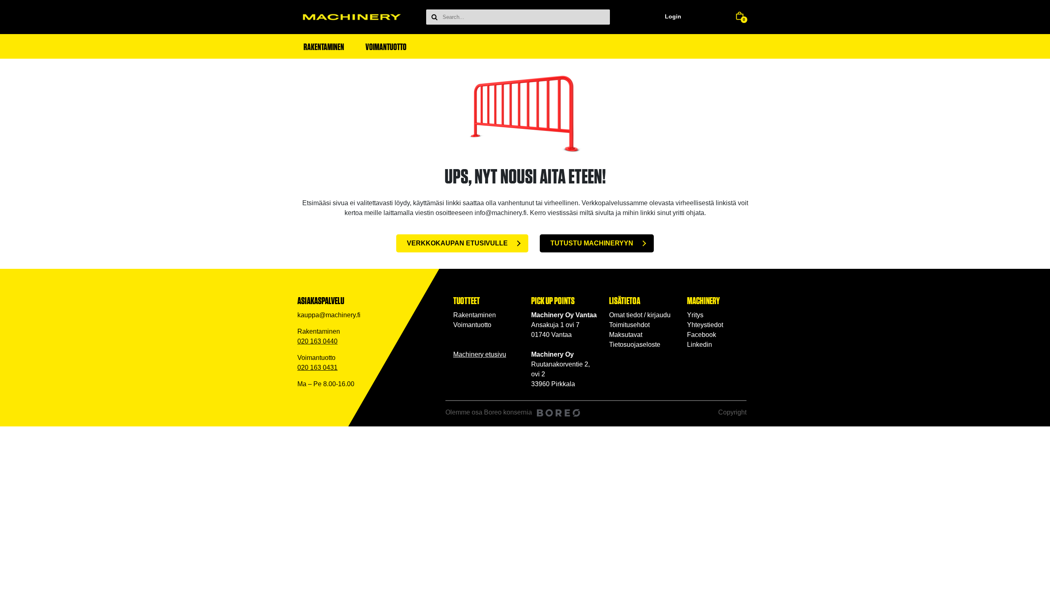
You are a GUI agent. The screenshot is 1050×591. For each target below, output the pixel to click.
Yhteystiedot (705, 324)
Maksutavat (625, 334)
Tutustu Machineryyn (591, 243)
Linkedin (699, 344)
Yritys (695, 315)
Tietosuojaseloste (634, 344)
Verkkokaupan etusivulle (457, 243)
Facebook (701, 334)
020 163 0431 (317, 367)
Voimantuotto (472, 324)
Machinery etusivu (479, 354)
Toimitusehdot (629, 324)
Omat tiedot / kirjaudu (640, 315)
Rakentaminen (474, 315)
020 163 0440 (317, 341)
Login (673, 16)
